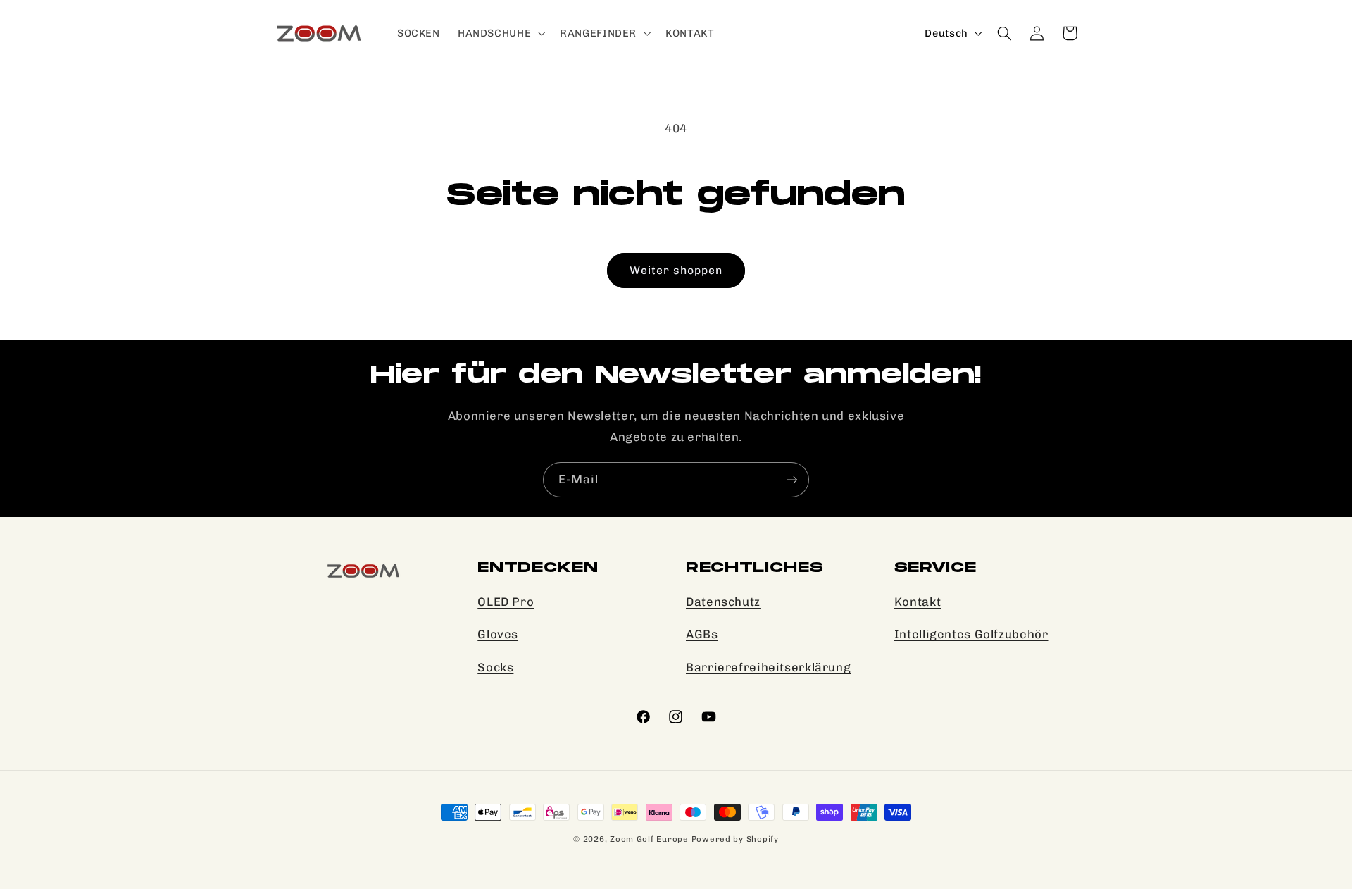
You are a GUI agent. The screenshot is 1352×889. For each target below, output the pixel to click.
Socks (495, 667)
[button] (500, 33)
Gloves (497, 635)
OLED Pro (505, 602)
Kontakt (917, 602)
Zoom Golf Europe (650, 839)
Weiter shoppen (676, 270)
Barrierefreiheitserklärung (768, 667)
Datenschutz (723, 602)
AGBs (702, 635)
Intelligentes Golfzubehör (971, 635)
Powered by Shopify (735, 839)
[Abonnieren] (792, 479)
